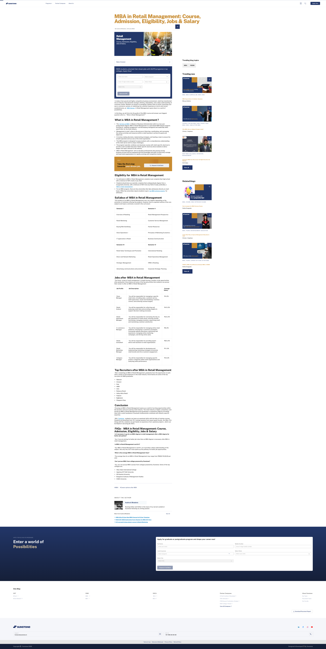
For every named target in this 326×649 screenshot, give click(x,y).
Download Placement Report (303, 611)
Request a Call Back (157, 165)
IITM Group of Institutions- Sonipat (229, 601)
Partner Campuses (60, 3)
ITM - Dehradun (224, 598)
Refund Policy (177, 642)
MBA (185, 65)
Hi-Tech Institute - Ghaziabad (227, 596)
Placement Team (306, 598)
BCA (154, 596)
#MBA (116, 487)
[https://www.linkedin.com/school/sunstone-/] (299, 627)
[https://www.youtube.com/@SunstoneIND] (312, 627)
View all (186, 167)
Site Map (16, 589)
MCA (154, 598)
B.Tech (15, 596)
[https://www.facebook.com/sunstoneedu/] (303, 627)
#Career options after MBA (128, 487)
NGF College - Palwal (225, 603)
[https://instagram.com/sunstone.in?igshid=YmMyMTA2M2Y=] (307, 627)
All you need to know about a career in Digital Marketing (132, 522)
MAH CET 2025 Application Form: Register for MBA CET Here (133, 519)
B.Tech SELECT (17, 598)
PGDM (192, 65)
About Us (71, 3)
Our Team (304, 596)
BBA (86, 598)
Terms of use (147, 642)
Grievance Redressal (157, 642)
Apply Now (315, 3)
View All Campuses (225, 606)
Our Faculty (305, 601)
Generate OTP (123, 93)
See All (168, 513)
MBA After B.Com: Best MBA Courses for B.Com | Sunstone (133, 517)
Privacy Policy (168, 642)
